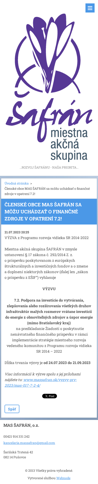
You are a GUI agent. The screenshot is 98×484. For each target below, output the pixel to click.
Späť (12, 409)
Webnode (63, 478)
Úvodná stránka (17, 183)
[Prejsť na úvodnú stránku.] (49, 82)
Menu (90, 7)
